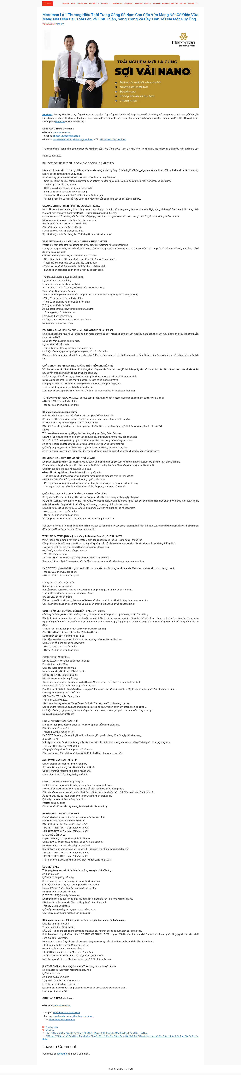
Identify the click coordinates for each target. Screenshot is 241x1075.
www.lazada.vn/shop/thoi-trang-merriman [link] (73, 139)
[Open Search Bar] (197, 3)
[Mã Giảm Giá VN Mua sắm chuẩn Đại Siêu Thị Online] (47, 3)
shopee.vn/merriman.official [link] (66, 136)
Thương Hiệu (82, 3)
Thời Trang (138, 3)
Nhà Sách (174, 3)
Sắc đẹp (191, 3)
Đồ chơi (183, 3)
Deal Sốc (104, 3)
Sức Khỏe (156, 3)
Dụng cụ (147, 3)
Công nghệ (128, 3)
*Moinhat (65, 3)
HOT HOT (92, 3)
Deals (73, 3)
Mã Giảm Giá (117, 3)
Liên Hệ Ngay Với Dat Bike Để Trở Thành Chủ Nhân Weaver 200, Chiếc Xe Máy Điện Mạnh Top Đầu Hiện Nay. (97, 1033)
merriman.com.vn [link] (61, 132)
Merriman (60, 121)
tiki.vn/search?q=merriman (113, 139)
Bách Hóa (165, 3)
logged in (62, 1053)
